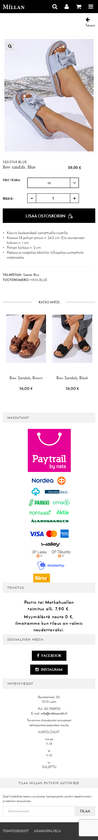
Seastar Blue (15, 162)
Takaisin (90, 25)
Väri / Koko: (12, 180)
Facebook (51, 655)
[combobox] (53, 183)
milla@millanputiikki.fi (54, 713)
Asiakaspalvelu (47, 831)
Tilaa (85, 811)
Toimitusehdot (16, 831)
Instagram (51, 669)
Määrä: (8, 198)
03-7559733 (52, 709)
